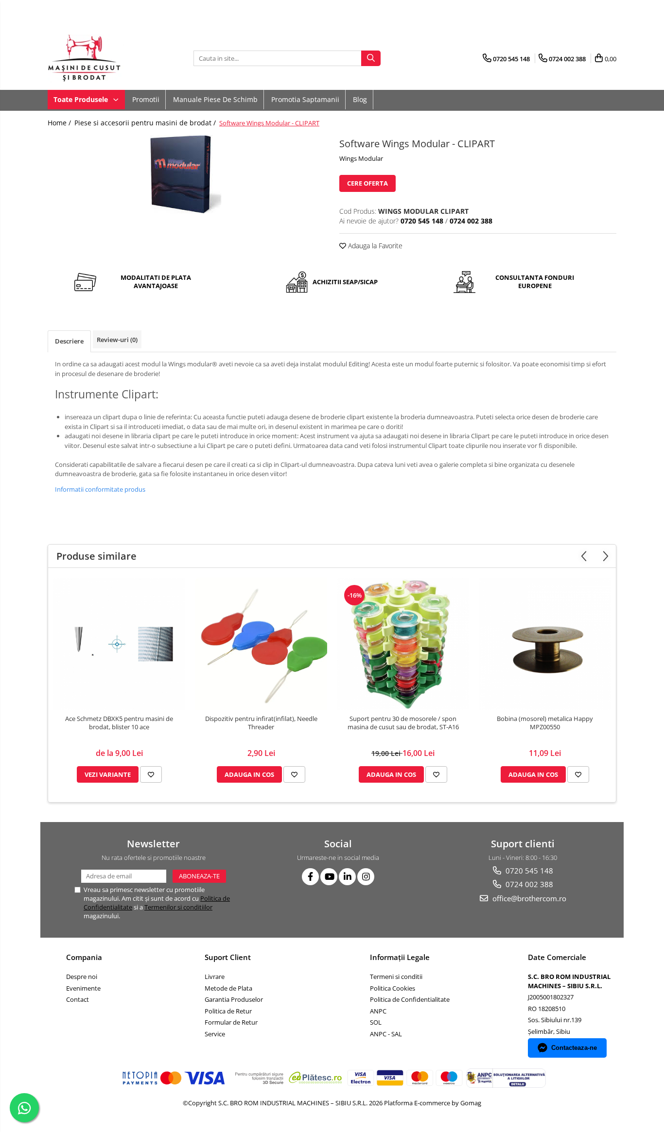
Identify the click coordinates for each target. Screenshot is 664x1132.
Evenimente (83, 988)
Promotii (145, 99)
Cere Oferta (367, 183)
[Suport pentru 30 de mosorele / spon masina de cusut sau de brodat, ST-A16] (403, 644)
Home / (60, 122)
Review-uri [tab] (117, 339)
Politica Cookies (392, 988)
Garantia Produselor (234, 999)
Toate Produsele (81, 99)
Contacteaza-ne (574, 1047)
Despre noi (81, 976)
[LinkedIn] (347, 876)
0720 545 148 (528, 870)
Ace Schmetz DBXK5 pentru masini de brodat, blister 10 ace (119, 723)
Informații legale (400, 957)
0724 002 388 (528, 884)
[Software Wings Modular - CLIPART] (186, 174)
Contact (77, 999)
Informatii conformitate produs (100, 489)
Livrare (215, 976)
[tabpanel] (186, 174)
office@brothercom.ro (528, 898)
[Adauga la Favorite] (151, 774)
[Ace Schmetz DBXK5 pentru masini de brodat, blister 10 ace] (119, 644)
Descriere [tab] (69, 341)
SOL (376, 1022)
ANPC (378, 1011)
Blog (360, 99)
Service (215, 1033)
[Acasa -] (96, 58)
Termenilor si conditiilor (178, 907)
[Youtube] (328, 876)
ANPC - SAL (386, 1033)
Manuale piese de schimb (215, 99)
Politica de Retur (228, 1011)
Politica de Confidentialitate (410, 999)
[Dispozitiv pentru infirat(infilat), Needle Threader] (261, 644)
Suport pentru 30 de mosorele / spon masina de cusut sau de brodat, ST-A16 (403, 723)
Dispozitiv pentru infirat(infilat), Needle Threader (261, 723)
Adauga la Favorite (374, 245)
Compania (84, 957)
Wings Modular (361, 158)
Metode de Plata (228, 988)
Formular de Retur (231, 1022)
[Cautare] (371, 58)
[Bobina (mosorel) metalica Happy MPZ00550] (545, 644)
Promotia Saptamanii (305, 99)
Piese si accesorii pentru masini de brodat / (146, 122)
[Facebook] (310, 876)
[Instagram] (365, 876)
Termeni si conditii (396, 976)
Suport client (228, 957)
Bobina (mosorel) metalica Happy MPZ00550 (545, 723)
